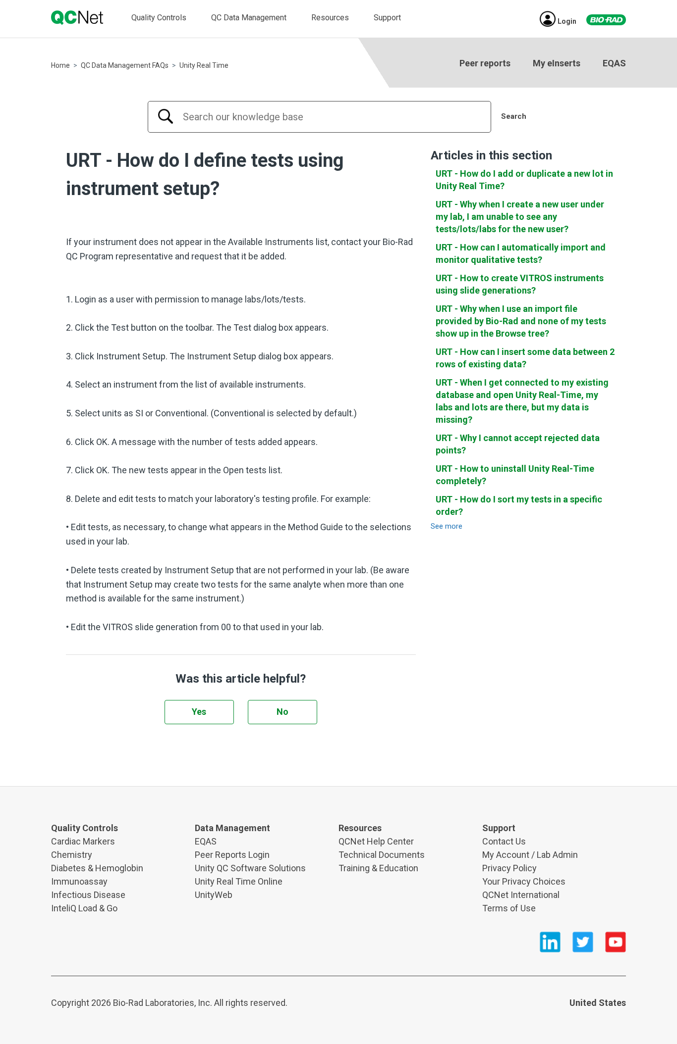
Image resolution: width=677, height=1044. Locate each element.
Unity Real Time (203, 65)
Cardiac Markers (83, 841)
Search (513, 116)
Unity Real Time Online (238, 881)
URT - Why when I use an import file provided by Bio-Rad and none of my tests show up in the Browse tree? (521, 321)
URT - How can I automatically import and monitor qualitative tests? (521, 253)
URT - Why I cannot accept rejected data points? (518, 444)
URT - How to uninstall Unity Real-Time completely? (515, 474)
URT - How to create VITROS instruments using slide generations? (520, 284)
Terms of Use (509, 908)
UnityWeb (213, 895)
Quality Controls (158, 17)
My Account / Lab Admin (530, 854)
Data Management (232, 828)
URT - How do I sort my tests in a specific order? (519, 505)
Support (387, 17)
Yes (199, 711)
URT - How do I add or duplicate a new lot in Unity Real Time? (524, 179)
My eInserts (556, 63)
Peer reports (484, 63)
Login (567, 21)
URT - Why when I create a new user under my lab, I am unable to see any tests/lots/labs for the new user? (520, 216)
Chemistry (71, 854)
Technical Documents (381, 854)
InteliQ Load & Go (84, 908)
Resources (330, 17)
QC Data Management (248, 17)
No (282, 711)
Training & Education (378, 868)
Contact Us (504, 841)
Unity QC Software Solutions (250, 868)
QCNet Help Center (376, 841)
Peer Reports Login (232, 854)
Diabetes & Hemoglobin (97, 868)
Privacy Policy (509, 868)
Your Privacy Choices (523, 881)
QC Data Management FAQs (125, 65)
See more (446, 526)
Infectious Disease (88, 895)
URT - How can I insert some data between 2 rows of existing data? (525, 358)
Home (60, 65)
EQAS (614, 63)
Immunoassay (79, 881)
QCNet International (521, 895)
